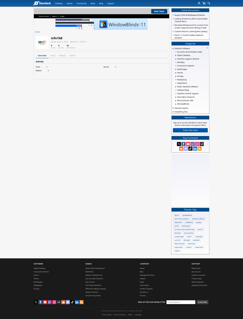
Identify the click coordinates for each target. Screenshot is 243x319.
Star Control (90, 282)
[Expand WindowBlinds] (175, 104)
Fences (36, 278)
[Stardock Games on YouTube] (188, 144)
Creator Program (146, 289)
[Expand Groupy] (175, 76)
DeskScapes (38, 282)
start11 (189, 237)
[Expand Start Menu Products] (175, 97)
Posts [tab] (52, 55)
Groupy (36, 289)
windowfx (196, 240)
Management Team (147, 275)
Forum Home (44, 16)
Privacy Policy (106, 315)
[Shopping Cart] (204, 3)
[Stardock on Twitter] (179, 144)
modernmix (199, 247)
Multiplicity (38, 285)
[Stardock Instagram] (197, 144)
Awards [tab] (62, 55)
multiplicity (189, 222)
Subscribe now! (190, 130)
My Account (196, 272)
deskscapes (186, 226)
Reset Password (198, 282)
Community (81, 3)
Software (59, 3)
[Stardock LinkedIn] (195, 148)
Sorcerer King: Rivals (93, 295)
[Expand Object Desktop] (175, 55)
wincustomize (189, 233)
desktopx (177, 233)
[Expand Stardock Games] (173, 108)
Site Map (138, 315)
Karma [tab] (72, 55)
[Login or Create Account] (199, 3)
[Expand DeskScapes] (175, 69)
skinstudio (199, 237)
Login (62, 16)
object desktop (179, 244)
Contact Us (144, 292)
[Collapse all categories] (207, 48)
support (177, 251)
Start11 (36, 275)
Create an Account (198, 275)
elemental (191, 244)
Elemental (89, 272)
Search (54, 16)
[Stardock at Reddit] (181, 148)
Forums (143, 295)
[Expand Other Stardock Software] (175, 86)
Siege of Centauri (91, 292)
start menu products (181, 219)
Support (110, 3)
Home (37, 32)
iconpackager (179, 237)
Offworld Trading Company (95, 289)
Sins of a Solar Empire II (94, 278)
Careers (143, 278)
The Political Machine (93, 285)
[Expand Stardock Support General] (175, 59)
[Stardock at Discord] (186, 148)
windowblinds (187, 215)
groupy (198, 222)
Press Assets (144, 285)
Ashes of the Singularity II (95, 268)
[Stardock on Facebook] (183, 144)
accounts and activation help (184, 229)
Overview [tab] (42, 55)
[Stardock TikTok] (190, 148)
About (142, 268)
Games (70, 3)
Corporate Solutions (41, 272)
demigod (187, 240)
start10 (200, 229)
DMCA (130, 315)
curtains (189, 247)
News (92, 3)
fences (176, 215)
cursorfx (177, 240)
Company (144, 264)
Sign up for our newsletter (151, 302)
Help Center (196, 268)
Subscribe (202, 302)
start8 (176, 226)
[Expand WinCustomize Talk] (175, 100)
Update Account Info (199, 285)
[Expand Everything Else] (173, 111)
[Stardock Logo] (42, 3)
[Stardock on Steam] (201, 144)
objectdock (178, 222)
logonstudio (178, 247)
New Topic (159, 11)
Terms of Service (120, 315)
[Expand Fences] (175, 72)
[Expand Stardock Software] (173, 48)
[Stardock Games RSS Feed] (199, 148)
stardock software (198, 219)
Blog (101, 3)
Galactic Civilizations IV (93, 275)
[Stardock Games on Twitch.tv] (192, 144)
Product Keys (197, 278)
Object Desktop (39, 268)
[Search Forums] (209, 3)
